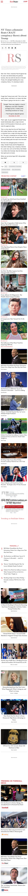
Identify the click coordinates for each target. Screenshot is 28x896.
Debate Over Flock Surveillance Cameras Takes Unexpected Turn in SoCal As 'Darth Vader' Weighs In (14, 436)
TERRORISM (5, 172)
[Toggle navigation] (2, 1)
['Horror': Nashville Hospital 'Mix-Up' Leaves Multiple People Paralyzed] (14, 402)
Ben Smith (14, 722)
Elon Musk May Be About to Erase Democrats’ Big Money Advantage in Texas (14, 718)
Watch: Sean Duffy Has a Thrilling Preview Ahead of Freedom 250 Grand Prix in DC (14, 661)
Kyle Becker (4, 392)
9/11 (6, 166)
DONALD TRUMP (6, 169)
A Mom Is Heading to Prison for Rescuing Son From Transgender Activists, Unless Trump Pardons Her (14, 607)
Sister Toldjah (14, 693)
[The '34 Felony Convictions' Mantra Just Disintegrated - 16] (14, 875)
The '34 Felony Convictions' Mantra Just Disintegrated (13, 886)
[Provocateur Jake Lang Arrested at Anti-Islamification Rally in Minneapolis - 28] (14, 820)
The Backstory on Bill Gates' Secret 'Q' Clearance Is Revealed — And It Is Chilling (13, 389)
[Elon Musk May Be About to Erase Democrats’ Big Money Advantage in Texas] (14, 707)
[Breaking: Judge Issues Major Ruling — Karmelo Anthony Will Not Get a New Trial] (14, 450)
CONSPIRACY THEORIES (15, 166)
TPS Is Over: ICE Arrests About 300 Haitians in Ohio (14, 747)
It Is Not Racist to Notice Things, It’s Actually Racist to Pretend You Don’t (12, 804)
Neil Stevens (5, 41)
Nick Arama (3, 369)
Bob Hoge (3, 440)
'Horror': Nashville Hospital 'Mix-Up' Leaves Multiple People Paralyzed (13, 412)
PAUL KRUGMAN (16, 169)
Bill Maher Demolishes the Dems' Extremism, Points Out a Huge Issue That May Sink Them (13, 366)
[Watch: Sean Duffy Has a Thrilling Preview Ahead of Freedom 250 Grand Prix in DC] (14, 651)
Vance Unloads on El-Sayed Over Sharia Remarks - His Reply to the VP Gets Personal (13, 483)
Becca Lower (14, 664)
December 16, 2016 (14, 116)
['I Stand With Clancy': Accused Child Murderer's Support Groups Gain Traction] (14, 624)
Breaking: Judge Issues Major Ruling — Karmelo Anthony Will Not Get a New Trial (13, 460)
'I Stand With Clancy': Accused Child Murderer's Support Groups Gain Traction (14, 635)
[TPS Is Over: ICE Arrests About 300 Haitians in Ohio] (14, 736)
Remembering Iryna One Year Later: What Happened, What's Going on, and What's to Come (14, 689)
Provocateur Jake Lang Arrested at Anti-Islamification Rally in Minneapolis (13, 831)
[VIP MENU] (25, 1)
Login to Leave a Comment (14, 506)
